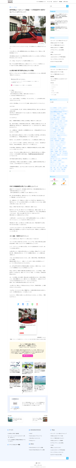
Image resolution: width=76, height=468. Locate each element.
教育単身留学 (57, 140)
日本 (51, 160)
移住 (60, 151)
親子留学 (58, 117)
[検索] (67, 6)
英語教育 (64, 147)
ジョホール (53, 86)
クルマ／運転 (52, 171)
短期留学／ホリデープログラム (61, 135)
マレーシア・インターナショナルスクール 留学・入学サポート (16, 436)
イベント (51, 129)
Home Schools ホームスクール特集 (36, 447)
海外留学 (56, 126)
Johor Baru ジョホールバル (35, 438)
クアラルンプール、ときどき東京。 (58, 49)
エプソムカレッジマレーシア (60, 122)
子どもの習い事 (65, 153)
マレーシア (52, 142)
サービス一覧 (49, 1)
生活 (61, 167)
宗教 (51, 167)
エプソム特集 (53, 94)
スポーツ (51, 124)
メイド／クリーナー (53, 165)
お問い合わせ (65, 1)
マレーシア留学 (64, 113)
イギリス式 (62, 119)
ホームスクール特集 (54, 92)
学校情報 (60, 1)
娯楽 (54, 167)
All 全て (31, 433)
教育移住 (58, 113)
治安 (57, 167)
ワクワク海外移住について (41, 1)
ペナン (52, 88)
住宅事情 (65, 167)
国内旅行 (55, 160)
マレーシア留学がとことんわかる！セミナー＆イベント (59, 79)
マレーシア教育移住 (53, 115)
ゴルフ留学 (52, 122)
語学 (57, 147)
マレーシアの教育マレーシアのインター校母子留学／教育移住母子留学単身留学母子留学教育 (58, 111)
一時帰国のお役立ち (53, 156)
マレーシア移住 (52, 117)
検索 (67, 458)
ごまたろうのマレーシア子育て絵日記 (58, 56)
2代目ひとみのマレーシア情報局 (57, 47)
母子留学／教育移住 (53, 138)
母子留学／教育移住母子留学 (54, 119)
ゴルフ (65, 124)
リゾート (58, 162)
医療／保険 (63, 169)
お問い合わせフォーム (27, 355)
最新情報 (52, 76)
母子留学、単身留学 (61, 138)
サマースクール (52, 135)
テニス (56, 124)
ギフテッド (60, 124)
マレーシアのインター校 (26, 339)
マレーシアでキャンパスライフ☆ (57, 59)
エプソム (62, 109)
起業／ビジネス (61, 149)
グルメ (59, 165)
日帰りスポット (52, 162)
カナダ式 (59, 107)
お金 (63, 165)
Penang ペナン (32, 440)
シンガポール (52, 147)
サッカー (51, 126)
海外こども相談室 (57, 129)
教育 (45, 339)
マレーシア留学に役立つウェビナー (58, 45)
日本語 (41, 339)
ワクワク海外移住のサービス (54, 128)
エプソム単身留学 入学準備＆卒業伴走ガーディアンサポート (17, 440)
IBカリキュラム (52, 113)
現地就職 (56, 151)
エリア (57, 142)
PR (62, 129)
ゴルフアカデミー (62, 126)
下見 (51, 153)
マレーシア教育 (60, 115)
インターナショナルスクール (54, 109)
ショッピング (58, 171)
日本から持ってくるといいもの (55, 158)
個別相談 (62, 128)
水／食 (59, 169)
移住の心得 (64, 151)
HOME (38, 463)
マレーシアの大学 (60, 131)
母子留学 (34, 339)
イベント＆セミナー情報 (14, 444)
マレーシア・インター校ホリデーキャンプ (59, 40)
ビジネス (55, 149)
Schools (44, 337)
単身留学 (62, 140)
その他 (52, 52)
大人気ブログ (55, 1)
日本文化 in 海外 (64, 158)
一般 (60, 153)
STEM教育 (63, 117)
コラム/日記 (55, 153)
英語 (38, 339)
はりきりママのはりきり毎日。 (57, 61)
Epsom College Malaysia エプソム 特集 (37, 449)
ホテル (63, 162)
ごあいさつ (64, 107)
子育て (51, 169)
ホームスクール (62, 133)
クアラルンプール (54, 84)
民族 (66, 165)
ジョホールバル (58, 144)
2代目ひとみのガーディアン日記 (57, 42)
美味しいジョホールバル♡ (56, 54)
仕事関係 (51, 151)
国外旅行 (59, 160)
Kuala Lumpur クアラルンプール (36, 435)
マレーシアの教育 (17, 339)
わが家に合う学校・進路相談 (13, 433)
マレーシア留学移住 (53, 107)
